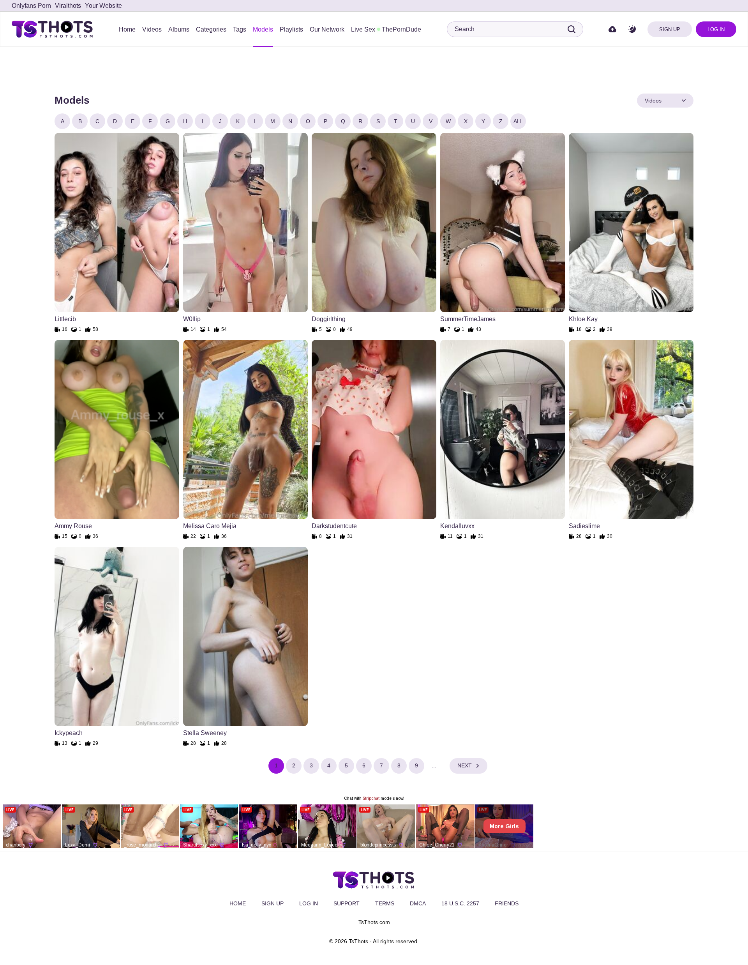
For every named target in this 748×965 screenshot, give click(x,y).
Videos (152, 29)
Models (263, 29)
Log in (716, 29)
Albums (178, 29)
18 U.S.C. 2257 (460, 903)
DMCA (418, 903)
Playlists (291, 29)
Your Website (103, 5)
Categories (211, 29)
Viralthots (68, 5)
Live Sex (363, 29)
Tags (239, 29)
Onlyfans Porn (31, 5)
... (434, 765)
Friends (507, 903)
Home (127, 29)
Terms (384, 903)
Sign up (669, 29)
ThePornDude (401, 29)
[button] (632, 29)
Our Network (327, 29)
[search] (571, 29)
